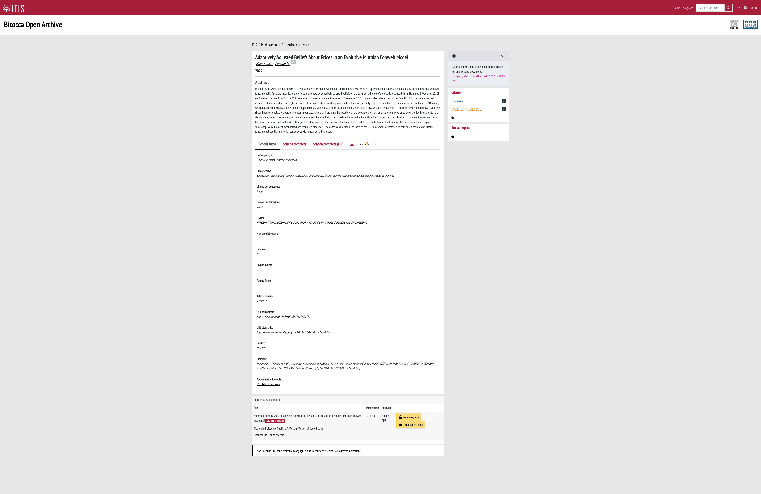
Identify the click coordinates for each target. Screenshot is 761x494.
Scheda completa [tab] (295, 144)
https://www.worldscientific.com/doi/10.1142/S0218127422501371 (293, 332)
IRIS (254, 44)
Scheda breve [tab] (267, 144)
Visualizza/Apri (410, 417)
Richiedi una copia (412, 425)
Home (676, 8)
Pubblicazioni (269, 44)
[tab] (351, 144)
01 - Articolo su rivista (295, 44)
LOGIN (753, 8)
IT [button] (737, 8)
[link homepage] (14, 8)
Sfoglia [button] (687, 8)
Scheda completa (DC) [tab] (328, 144)
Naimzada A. (264, 63)
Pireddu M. (282, 63)
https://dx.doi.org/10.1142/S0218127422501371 (283, 316)
